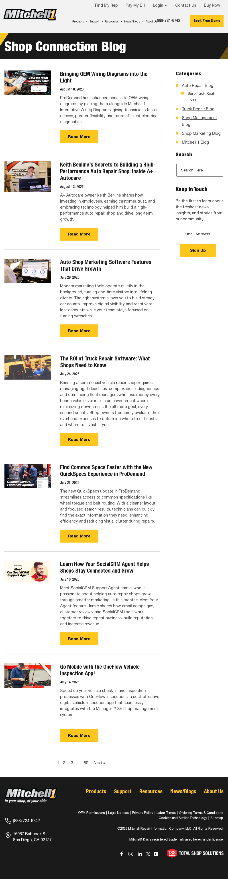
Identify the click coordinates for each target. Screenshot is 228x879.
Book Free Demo (206, 20)
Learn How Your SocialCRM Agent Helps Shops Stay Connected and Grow (104, 567)
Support (94, 21)
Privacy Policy (142, 813)
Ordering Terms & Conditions (201, 813)
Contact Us (185, 5)
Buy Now (212, 5)
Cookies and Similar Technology (183, 818)
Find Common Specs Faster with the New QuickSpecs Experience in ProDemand (106, 470)
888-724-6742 (168, 20)
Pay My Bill (135, 5)
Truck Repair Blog (198, 109)
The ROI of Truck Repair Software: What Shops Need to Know (105, 361)
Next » (99, 762)
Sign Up (198, 250)
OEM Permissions (91, 813)
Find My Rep (106, 5)
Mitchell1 (30, 16)
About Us (151, 21)
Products (78, 21)
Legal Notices (118, 813)
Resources (112, 21)
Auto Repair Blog (197, 85)
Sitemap (216, 818)
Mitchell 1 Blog (195, 142)
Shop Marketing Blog (201, 133)
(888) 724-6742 (26, 820)
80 (86, 762)
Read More (79, 136)
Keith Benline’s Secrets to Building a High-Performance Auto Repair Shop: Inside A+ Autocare (107, 171)
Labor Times (166, 813)
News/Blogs (132, 21)
